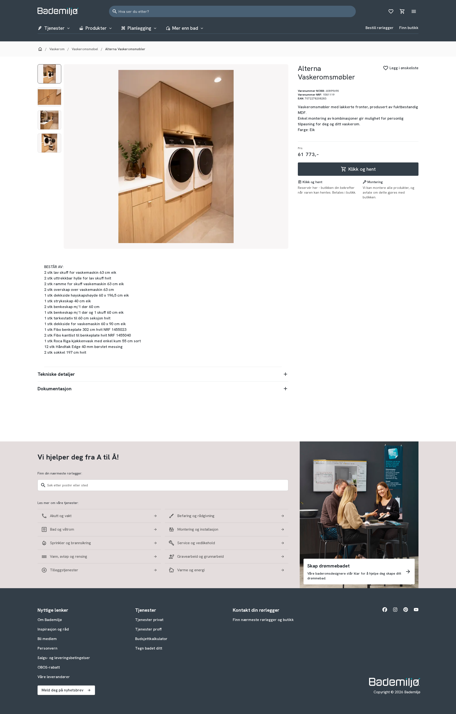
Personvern (47, 648)
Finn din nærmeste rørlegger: (60, 473)
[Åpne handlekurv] (402, 11)
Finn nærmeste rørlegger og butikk (263, 619)
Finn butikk (408, 27)
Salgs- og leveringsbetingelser (64, 657)
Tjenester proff (148, 629)
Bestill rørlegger (380, 27)
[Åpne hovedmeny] (413, 11)
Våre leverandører (54, 676)
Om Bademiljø (50, 619)
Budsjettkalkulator (151, 638)
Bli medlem (47, 638)
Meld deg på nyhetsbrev (62, 690)
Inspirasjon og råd (53, 629)
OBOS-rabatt (49, 667)
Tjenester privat (149, 619)
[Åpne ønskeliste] (391, 11)
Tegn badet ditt (148, 648)
